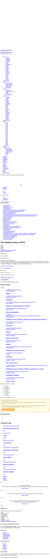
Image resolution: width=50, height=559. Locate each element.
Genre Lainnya (6, 80)
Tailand (7, 119)
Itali (6, 107)
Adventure (8, 58)
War (6, 78)
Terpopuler (8, 90)
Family (7, 66)
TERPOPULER (6, 172)
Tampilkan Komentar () (8, 409)
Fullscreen (5, 187)
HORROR (5, 158)
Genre (4, 56)
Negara (4, 95)
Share (8, 251)
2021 (7, 128)
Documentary (8, 64)
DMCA (7, 153)
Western (7, 79)
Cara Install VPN (9, 150)
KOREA (5, 166)
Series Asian (8, 86)
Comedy (7, 62)
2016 (7, 134)
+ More (4, 147)
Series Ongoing (9, 84)
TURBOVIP (5, 198)
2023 (7, 126)
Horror (7, 70)
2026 (7, 122)
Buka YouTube (25, 503)
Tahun (4, 121)
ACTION (5, 156)
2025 (7, 123)
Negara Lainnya (6, 120)
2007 (7, 144)
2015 (7, 135)
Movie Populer (6, 536)
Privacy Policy (9, 151)
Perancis (7, 100)
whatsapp (5, 479)
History (7, 69)
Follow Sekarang (25, 488)
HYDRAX (5, 199)
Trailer (4, 189)
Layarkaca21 (6, 557)
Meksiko (7, 113)
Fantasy (7, 67)
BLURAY (5, 169)
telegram (5, 478)
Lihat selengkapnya (4, 279)
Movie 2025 (5, 537)
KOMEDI (5, 159)
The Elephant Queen (9, 266)
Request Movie (9, 149)
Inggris (7, 106)
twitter (4, 477)
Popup (4, 193)
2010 (7, 141)
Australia (7, 98)
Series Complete (9, 85)
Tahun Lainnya (6, 146)
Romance (8, 73)
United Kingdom (4, 250)
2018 (7, 132)
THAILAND (6, 168)
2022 (7, 127)
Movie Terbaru (6, 533)
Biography (8, 60)
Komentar (9, 521)
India (7, 105)
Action (7, 57)
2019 (7, 130)
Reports (4, 188)
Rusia (7, 116)
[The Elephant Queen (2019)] (7, 277)
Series (4, 81)
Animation (8, 59)
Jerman (7, 101)
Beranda (5, 532)
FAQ (7, 154)
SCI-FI (4, 161)
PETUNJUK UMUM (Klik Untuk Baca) (10, 282)
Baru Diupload (9, 94)
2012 (7, 139)
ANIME (5, 157)
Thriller (7, 77)
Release (7, 93)
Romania (7, 115)
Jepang (7, 108)
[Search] (13, 51)
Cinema (4, 191)
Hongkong (8, 102)
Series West (8, 87)
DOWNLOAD (4, 251)
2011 (7, 140)
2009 (7, 142)
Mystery (7, 72)
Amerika (7, 97)
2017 (7, 133)
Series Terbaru (9, 83)
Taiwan (7, 118)
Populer (4, 88)
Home (2, 521)
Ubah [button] (7, 258)
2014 (7, 136)
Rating (7, 92)
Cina (7, 99)
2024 (7, 125)
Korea (7, 111)
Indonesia (8, 104)
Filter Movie (3, 520)
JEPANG (5, 165)
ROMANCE (5, 162)
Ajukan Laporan (25, 495)
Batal (8, 520)
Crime (7, 63)
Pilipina (7, 114)
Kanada (7, 109)
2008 (7, 143)
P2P (4, 197)
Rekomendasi (8, 148)
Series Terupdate (6, 535)
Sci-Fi (7, 74)
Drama (7, 65)
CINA (4, 163)
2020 (7, 129)
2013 (7, 137)
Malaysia (7, 112)
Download (5, 521)
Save (10, 251)
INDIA (4, 164)
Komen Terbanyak (9, 91)
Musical (7, 71)
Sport (7, 76)
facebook (5, 476)
